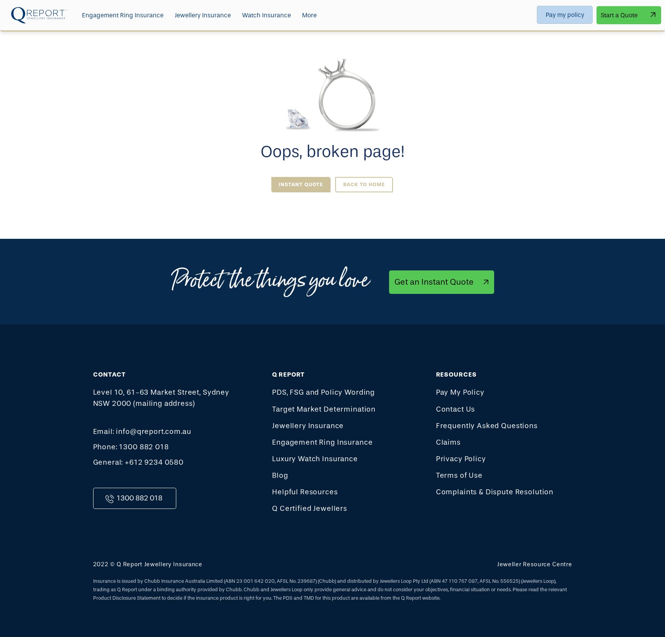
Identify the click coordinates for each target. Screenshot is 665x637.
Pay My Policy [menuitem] (460, 392)
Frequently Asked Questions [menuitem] (487, 426)
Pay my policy (565, 14)
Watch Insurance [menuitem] (266, 15)
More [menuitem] (309, 15)
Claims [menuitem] (448, 442)
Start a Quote (619, 15)
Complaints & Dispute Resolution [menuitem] (494, 492)
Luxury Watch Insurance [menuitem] (315, 459)
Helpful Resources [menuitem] (305, 492)
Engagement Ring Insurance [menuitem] (123, 15)
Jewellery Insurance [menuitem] (203, 15)
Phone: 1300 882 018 (131, 447)
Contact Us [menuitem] (455, 409)
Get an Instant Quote (434, 282)
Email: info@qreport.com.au (142, 431)
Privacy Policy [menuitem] (461, 459)
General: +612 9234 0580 (138, 462)
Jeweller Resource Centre (534, 564)
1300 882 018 (139, 498)
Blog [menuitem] (280, 475)
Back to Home (364, 184)
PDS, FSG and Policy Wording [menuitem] (323, 392)
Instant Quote (301, 184)
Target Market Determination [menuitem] (324, 409)
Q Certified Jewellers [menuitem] (309, 508)
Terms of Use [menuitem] (459, 475)
